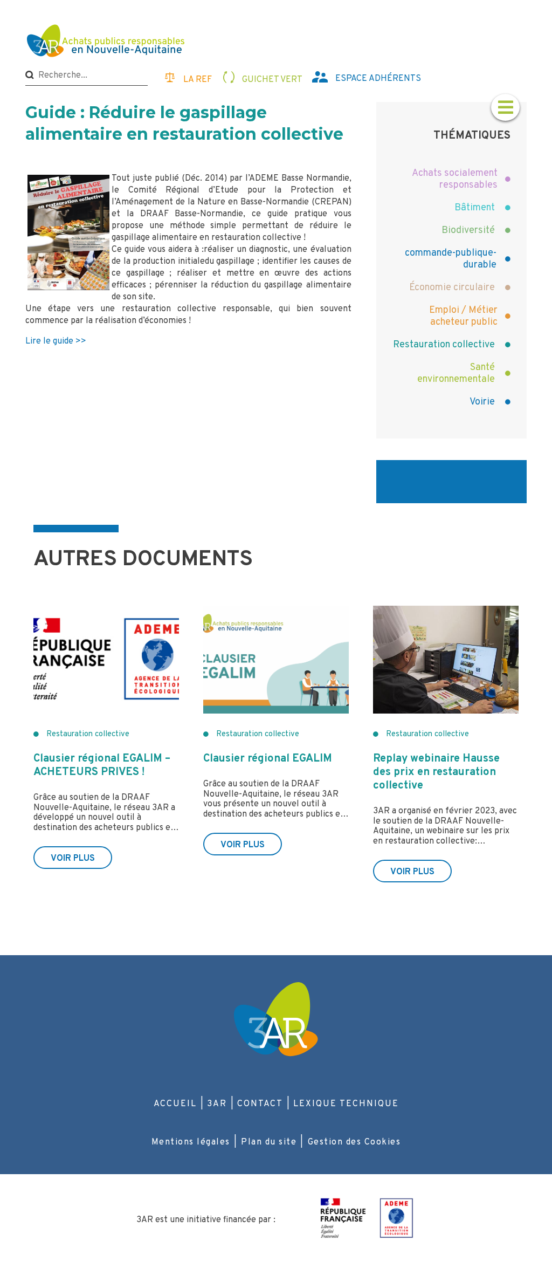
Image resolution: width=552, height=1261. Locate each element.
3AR (217, 1104)
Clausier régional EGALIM (267, 759)
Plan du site (268, 1142)
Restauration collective (87, 734)
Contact (260, 1104)
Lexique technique (346, 1104)
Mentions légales (190, 1142)
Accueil (175, 1104)
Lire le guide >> (55, 341)
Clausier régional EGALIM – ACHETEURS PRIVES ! (101, 765)
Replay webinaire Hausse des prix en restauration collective (436, 772)
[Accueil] (107, 42)
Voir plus (73, 858)
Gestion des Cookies (354, 1142)
